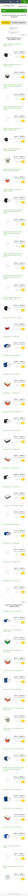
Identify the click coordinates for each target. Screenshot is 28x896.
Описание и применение (18, 22)
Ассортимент (5, 22)
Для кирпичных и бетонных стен (13, 28)
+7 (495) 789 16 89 (22, 6)
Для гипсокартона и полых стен (14, 32)
